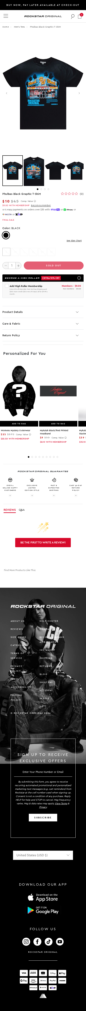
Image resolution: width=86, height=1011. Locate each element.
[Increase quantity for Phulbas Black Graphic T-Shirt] (18, 265)
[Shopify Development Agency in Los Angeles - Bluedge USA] (43, 995)
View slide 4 (48, 189)
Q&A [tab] (22, 510)
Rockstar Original (43, 952)
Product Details (12, 312)
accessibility (21, 687)
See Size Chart (74, 241)
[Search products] (72, 16)
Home (5, 27)
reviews (17, 629)
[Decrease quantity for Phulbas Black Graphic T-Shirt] (5, 265)
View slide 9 (57, 457)
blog (43, 674)
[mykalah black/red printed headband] (58, 391)
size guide (18, 637)
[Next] (79, 93)
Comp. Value (27, 201)
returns (46, 666)
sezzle (44, 698)
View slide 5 (43, 457)
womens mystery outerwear (15, 430)
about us (18, 621)
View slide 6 (46, 457)
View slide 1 (37, 189)
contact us (48, 629)
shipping (46, 658)
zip (42, 706)
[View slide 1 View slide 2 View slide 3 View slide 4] (43, 170)
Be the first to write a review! (43, 542)
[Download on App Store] (43, 897)
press (15, 679)
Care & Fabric (11, 323)
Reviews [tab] (10, 510)
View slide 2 (41, 189)
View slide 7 (50, 457)
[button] (80, 16)
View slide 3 (45, 189)
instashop (47, 650)
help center (49, 621)
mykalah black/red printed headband (54, 432)
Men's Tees (20, 27)
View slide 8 (54, 457)
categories (19, 645)
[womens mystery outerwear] (19, 391)
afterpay (46, 690)
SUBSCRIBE (43, 817)
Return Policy (11, 335)
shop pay (46, 682)
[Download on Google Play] (43, 910)
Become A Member (41, 205)
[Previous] (6, 93)
